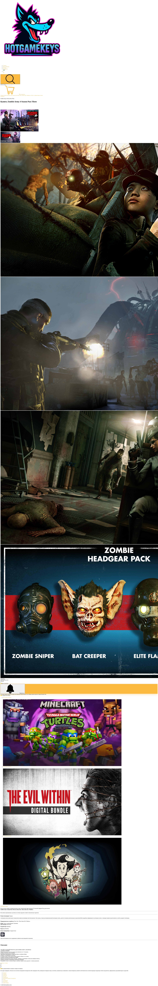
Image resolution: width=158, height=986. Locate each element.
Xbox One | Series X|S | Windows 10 (24, 95)
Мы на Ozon (40, 95)
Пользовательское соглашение (9, 978)
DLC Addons (34, 95)
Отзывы (4, 67)
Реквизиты (5, 981)
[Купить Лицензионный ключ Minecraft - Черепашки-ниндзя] (62, 765)
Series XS (6, 95)
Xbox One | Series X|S (12, 95)
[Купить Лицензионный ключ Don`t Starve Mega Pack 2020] (62, 904)
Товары (2, 95)
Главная (4, 65)
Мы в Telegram (6, 66)
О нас (4, 979)
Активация (5, 980)
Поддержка (5, 68)
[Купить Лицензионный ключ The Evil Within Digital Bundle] (62, 834)
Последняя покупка (7, 697)
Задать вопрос (6, 982)
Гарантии (5, 975)
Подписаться (22, 693)
